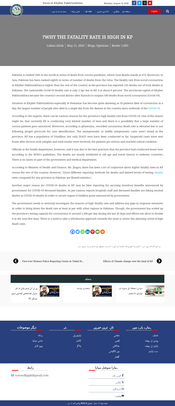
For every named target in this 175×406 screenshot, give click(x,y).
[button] (167, 11)
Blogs (91, 45)
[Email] (97, 232)
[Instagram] (144, 3)
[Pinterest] (92, 232)
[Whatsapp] (82, 232)
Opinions (102, 45)
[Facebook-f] (134, 3)
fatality (159, 172)
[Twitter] (139, 3)
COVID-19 (154, 108)
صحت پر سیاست (83, 288)
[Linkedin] (87, 232)
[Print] (102, 232)
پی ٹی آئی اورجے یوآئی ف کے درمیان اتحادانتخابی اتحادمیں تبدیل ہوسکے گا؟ (24, 293)
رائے (65, 327)
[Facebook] (72, 232)
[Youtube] (150, 3)
